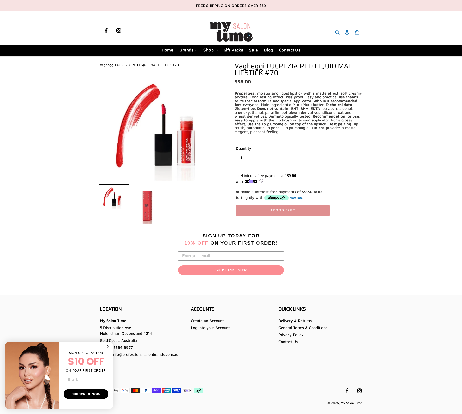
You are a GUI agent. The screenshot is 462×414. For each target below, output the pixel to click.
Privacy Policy (290, 334)
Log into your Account (210, 327)
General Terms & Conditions (302, 327)
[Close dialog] (108, 346)
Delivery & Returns (295, 320)
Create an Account (207, 320)
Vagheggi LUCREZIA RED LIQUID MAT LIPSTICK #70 (139, 65)
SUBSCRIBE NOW (231, 270)
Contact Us (288, 341)
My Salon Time (351, 403)
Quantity (243, 148)
